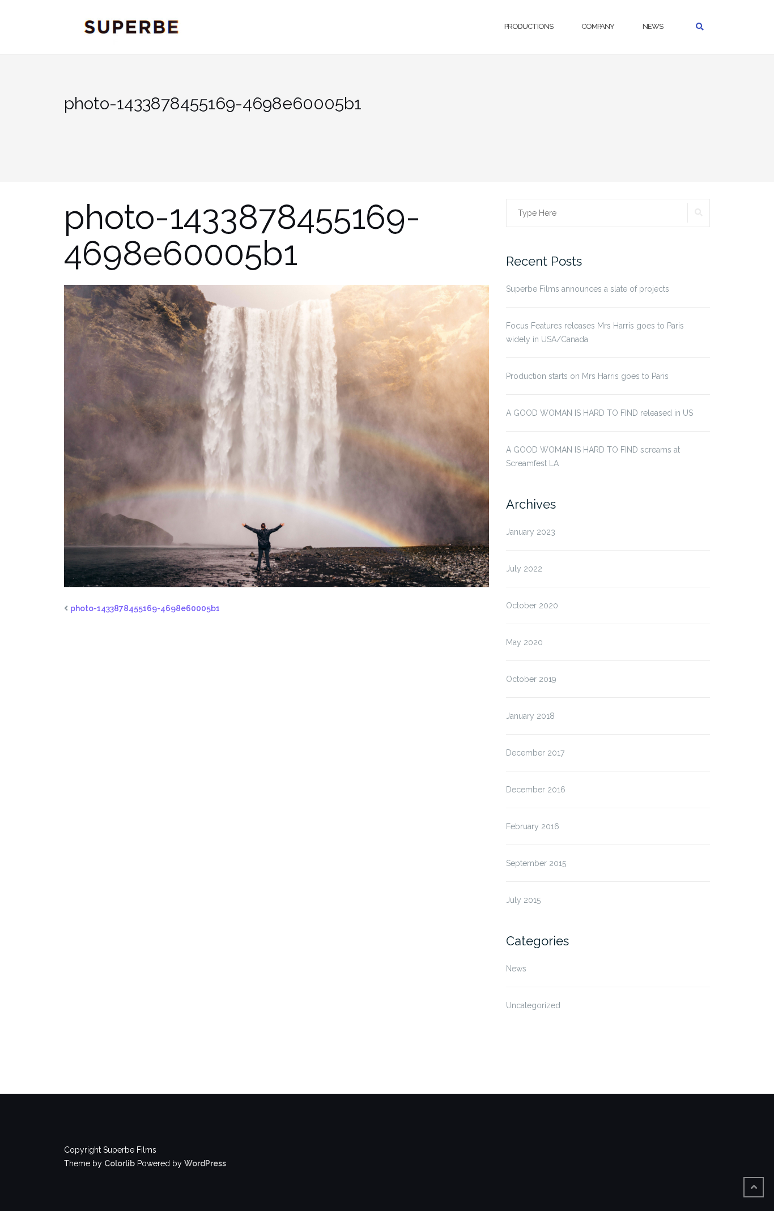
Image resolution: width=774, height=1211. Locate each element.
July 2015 (523, 900)
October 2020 (532, 605)
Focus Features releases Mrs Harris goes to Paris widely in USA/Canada (595, 332)
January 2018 (530, 715)
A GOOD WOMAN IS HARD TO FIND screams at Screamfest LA (593, 456)
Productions (528, 26)
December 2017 (535, 752)
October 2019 (531, 679)
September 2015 (536, 863)
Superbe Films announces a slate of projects (587, 288)
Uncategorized (533, 1005)
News (653, 26)
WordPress (205, 1163)
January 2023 (530, 531)
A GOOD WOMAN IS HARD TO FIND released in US (599, 412)
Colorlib (119, 1163)
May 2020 (524, 642)
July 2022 (524, 568)
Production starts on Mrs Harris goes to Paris (587, 376)
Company (597, 26)
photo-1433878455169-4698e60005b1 (145, 608)
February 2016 (532, 826)
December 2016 (535, 789)
